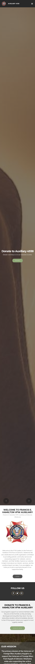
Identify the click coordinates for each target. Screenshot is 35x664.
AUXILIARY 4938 (13, 3)
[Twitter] (17, 593)
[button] (6, 501)
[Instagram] (21, 593)
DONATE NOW (17, 628)
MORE (17, 576)
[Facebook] (13, 593)
